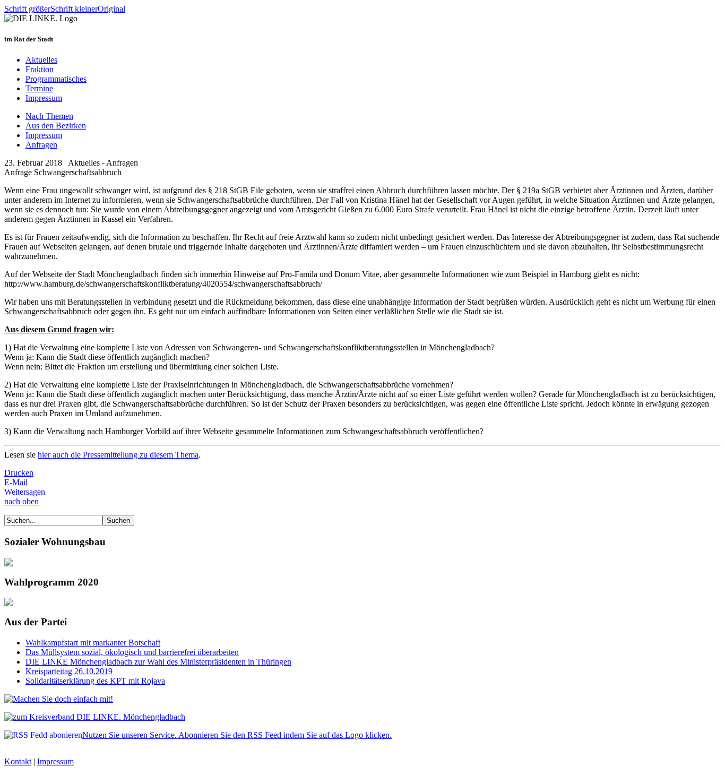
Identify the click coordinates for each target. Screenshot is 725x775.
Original (111, 8)
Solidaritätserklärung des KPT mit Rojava (95, 680)
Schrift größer (27, 8)
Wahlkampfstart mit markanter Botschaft (92, 642)
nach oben (21, 501)
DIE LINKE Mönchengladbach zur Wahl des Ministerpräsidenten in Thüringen (158, 661)
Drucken (18, 472)
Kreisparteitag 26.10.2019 (69, 671)
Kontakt (17, 761)
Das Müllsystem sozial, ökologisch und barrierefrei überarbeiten (132, 652)
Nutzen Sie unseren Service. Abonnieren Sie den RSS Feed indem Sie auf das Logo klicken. (237, 734)
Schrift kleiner (74, 8)
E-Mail (16, 482)
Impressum (55, 761)
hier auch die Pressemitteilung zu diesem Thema (118, 454)
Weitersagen (24, 491)
